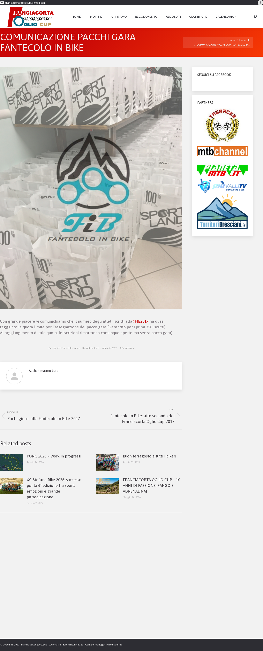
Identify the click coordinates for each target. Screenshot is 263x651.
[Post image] (11, 462)
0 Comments (127, 348)
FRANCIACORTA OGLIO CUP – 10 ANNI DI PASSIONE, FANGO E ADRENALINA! (151, 485)
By (90, 348)
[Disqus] (91, 580)
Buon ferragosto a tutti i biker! (149, 456)
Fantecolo (66, 348)
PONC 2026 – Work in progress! (54, 456)
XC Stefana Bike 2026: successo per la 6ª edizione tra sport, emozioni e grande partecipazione (54, 488)
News (76, 348)
